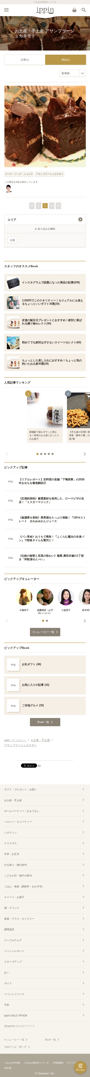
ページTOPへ (45, 755)
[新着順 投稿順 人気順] (72, 73)
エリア (12, 219)
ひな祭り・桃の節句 (15, 864)
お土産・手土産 (13, 800)
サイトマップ (73, 1062)
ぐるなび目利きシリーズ (36, 1062)
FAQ (6, 1068)
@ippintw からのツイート (19, 1026)
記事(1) (25, 59)
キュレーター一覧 (14, 1039)
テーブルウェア (13, 940)
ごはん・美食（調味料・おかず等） (24, 886)
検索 (84, 10)
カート (74, 10)
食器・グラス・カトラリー (19, 918)
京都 (12, 240)
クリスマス (10, 843)
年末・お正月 (11, 854)
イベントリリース (14, 994)
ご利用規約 (57, 1062)
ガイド (8, 983)
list (39, 765)
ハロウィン (10, 832)
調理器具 (9, 929)
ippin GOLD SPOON (15, 1015)
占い (6, 972)
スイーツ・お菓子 (14, 897)
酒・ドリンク (11, 907)
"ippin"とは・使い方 (15, 1046)
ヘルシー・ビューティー (18, 821)
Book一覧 (50, 1039)
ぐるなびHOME (12, 1062)
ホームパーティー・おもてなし (21, 811)
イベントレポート (14, 951)
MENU (6, 10)
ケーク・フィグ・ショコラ (19, 174)
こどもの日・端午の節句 (18, 875)
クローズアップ (13, 961)
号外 (6, 1004)
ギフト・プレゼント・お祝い (20, 789)
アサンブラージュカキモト (49, 174)
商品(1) (66, 59)
